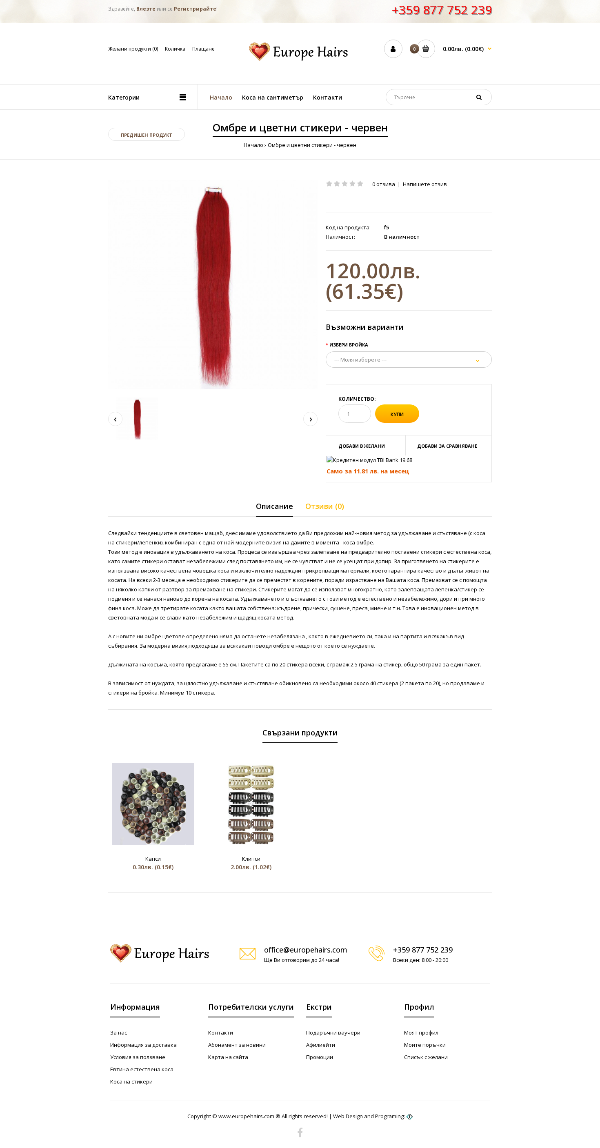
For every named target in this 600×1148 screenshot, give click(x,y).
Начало (253, 145)
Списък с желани (426, 1057)
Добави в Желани (361, 446)
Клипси (251, 858)
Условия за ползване (137, 1057)
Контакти (220, 1032)
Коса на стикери (131, 1081)
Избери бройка (348, 345)
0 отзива (383, 184)
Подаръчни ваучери (333, 1032)
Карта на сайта (228, 1057)
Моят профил (421, 1032)
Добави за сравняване (447, 446)
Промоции (319, 1057)
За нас (118, 1032)
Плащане (203, 48)
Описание (274, 506)
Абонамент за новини (237, 1044)
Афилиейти (320, 1044)
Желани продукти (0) (133, 48)
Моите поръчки (425, 1044)
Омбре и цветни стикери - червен (312, 145)
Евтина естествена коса (141, 1069)
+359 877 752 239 (441, 9)
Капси (153, 858)
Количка (175, 48)
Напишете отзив (425, 184)
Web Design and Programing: (369, 1116)
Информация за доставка (143, 1044)
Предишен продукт (146, 135)
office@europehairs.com (305, 950)
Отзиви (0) (324, 506)
